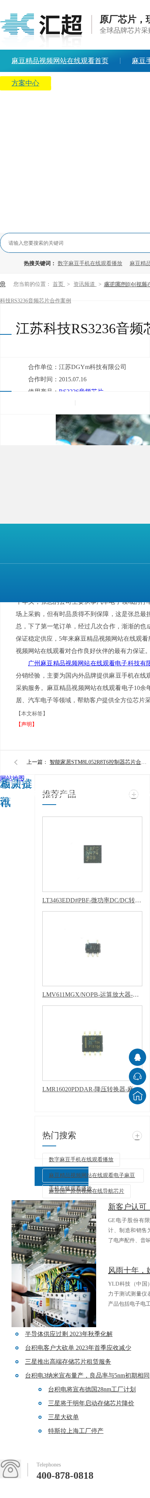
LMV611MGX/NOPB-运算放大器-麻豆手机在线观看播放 (92, 994)
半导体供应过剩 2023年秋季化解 (69, 1334)
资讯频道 (85, 284)
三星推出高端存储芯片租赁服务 (68, 1361)
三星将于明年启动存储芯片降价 (91, 1403)
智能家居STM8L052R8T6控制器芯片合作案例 (100, 762)
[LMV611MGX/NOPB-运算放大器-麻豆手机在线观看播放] (92, 949)
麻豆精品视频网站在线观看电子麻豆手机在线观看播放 (92, 1177)
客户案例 (116, 284)
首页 (59, 284)
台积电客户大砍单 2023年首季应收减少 (78, 1347)
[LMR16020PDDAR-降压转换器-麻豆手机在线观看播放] (92, 1043)
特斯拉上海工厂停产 (75, 1431)
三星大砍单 (63, 1417)
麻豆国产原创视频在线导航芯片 (86, 1191)
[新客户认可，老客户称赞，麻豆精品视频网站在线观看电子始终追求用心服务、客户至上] (54, 1232)
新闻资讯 (76, 83)
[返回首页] (137, 1095)
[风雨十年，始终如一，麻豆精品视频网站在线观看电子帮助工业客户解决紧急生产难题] (54, 1295)
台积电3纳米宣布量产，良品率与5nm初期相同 (87, 1375)
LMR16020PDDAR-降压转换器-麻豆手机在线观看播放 (92, 1089)
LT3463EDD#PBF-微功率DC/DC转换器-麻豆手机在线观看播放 (92, 900)
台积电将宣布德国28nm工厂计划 (92, 1389)
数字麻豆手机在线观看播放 (90, 263)
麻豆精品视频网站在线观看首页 (43, 793)
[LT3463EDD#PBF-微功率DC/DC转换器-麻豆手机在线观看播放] (92, 854)
